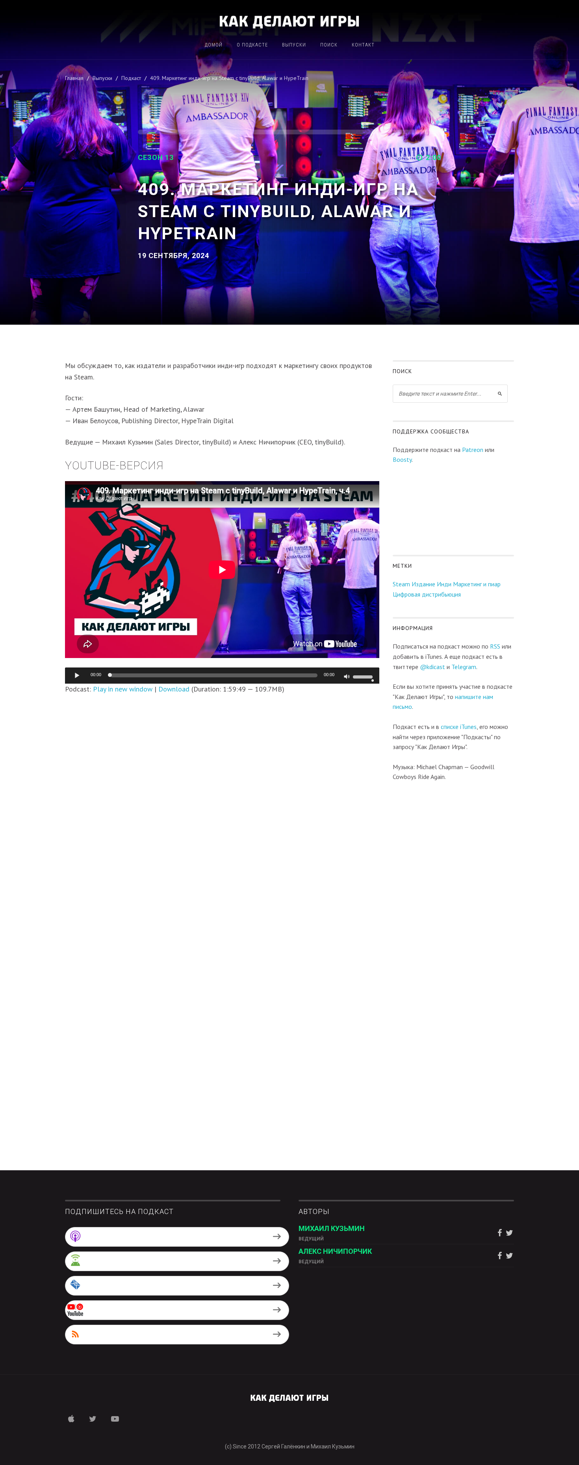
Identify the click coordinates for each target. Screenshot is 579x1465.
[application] (222, 676)
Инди (444, 584)
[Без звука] (347, 677)
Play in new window (122, 688)
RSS (495, 646)
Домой (214, 45)
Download (173, 688)
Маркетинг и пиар (477, 584)
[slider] (364, 676)
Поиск (329, 45)
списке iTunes (459, 727)
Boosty (402, 459)
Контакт (363, 45)
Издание (423, 584)
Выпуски (294, 45)
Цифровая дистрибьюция (427, 594)
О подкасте (252, 45)
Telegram (463, 667)
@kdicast (432, 667)
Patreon (472, 450)
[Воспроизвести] (77, 675)
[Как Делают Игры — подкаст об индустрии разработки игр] (289, 21)
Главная (74, 78)
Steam (401, 584)
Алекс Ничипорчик (335, 1251)
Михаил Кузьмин (332, 1228)
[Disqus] (222, 805)
